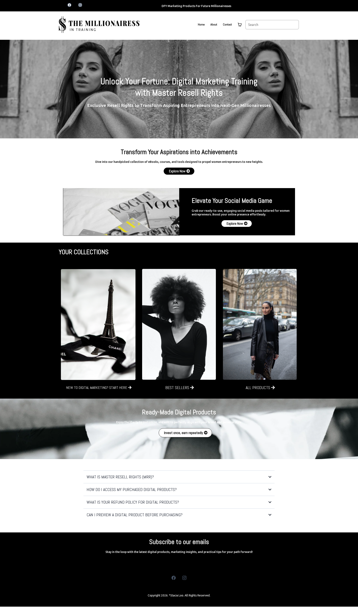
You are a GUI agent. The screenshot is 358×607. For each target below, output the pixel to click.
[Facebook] (173, 577)
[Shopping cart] (240, 25)
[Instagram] (184, 577)
